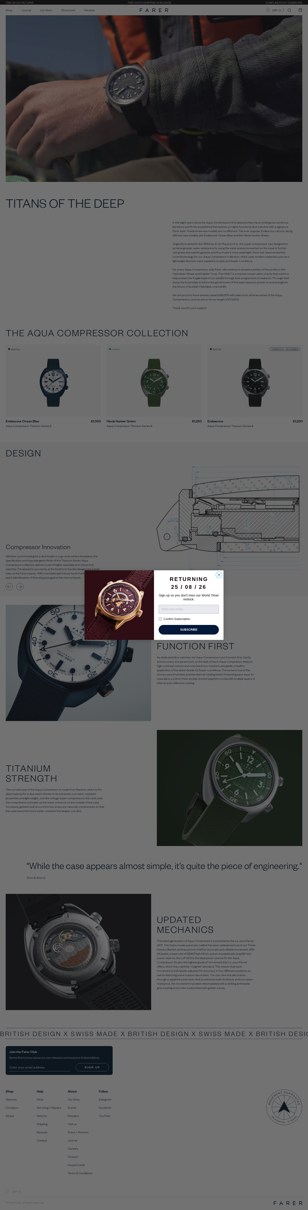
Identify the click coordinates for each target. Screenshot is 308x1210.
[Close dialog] (219, 575)
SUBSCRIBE (188, 629)
